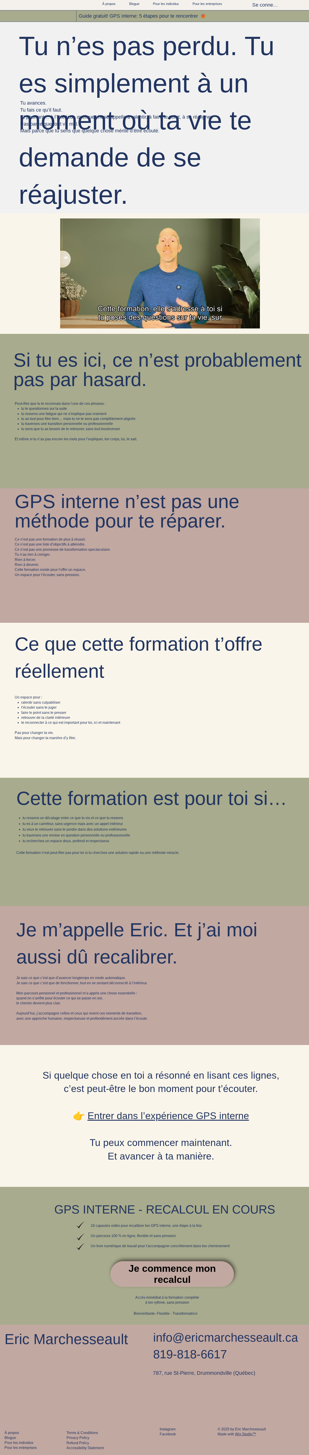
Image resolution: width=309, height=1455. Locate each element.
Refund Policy (78, 1443)
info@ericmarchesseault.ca (225, 1337)
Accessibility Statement (85, 1448)
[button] (252, 323)
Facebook (168, 1434)
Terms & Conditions (82, 1433)
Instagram (168, 1429)
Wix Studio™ (245, 1434)
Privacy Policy (78, 1438)
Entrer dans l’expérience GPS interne (168, 1115)
